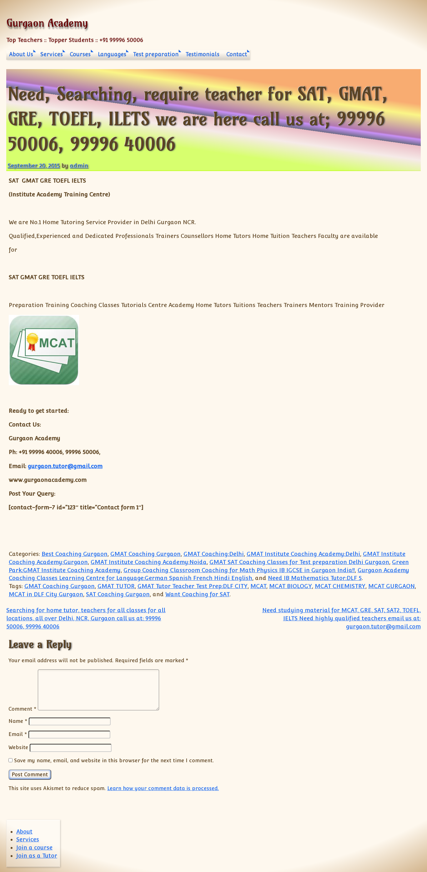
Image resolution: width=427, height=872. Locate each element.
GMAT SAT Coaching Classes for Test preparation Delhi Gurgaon (299, 562)
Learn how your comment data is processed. (163, 788)
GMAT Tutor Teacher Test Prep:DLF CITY (193, 586)
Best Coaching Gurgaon (75, 554)
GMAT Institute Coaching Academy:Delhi (303, 554)
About (24, 831)
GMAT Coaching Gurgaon (145, 554)
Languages (112, 54)
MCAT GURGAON (391, 586)
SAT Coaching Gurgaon (118, 594)
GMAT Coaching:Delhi (213, 554)
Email (17, 734)
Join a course (34, 847)
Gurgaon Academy (47, 22)
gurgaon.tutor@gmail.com (65, 466)
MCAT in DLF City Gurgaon (46, 594)
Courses (80, 54)
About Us (21, 54)
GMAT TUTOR (116, 586)
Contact (236, 54)
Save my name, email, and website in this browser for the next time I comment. (114, 760)
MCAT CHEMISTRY (340, 586)
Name (17, 721)
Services (51, 54)
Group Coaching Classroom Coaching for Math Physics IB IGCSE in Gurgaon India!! (239, 570)
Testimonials (202, 54)
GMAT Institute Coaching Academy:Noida (149, 562)
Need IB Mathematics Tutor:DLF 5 (315, 578)
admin (79, 165)
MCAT (258, 586)
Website (18, 747)
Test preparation (155, 54)
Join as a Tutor (36, 855)
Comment (22, 708)
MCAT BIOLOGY (290, 586)
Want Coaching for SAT (197, 594)
